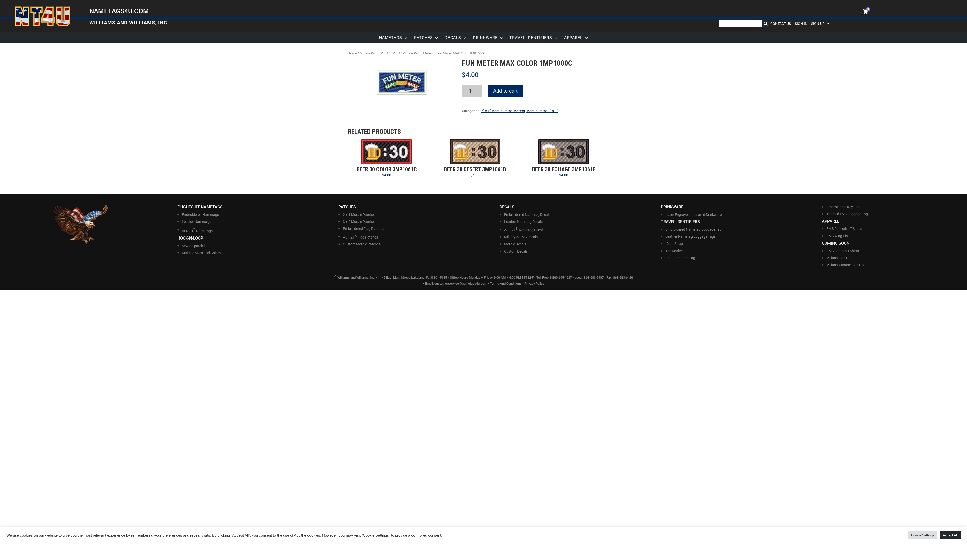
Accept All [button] (950, 535)
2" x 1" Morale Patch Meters (413, 53)
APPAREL (573, 37)
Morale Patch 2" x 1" (375, 53)
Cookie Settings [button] (922, 535)
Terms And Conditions (506, 283)
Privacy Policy (534, 283)
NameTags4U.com (119, 11)
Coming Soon (835, 243)
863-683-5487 (594, 278)
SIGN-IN (801, 24)
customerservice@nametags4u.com (460, 283)
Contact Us (780, 24)
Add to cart (505, 91)
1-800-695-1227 (560, 278)
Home (352, 53)
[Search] (765, 23)
